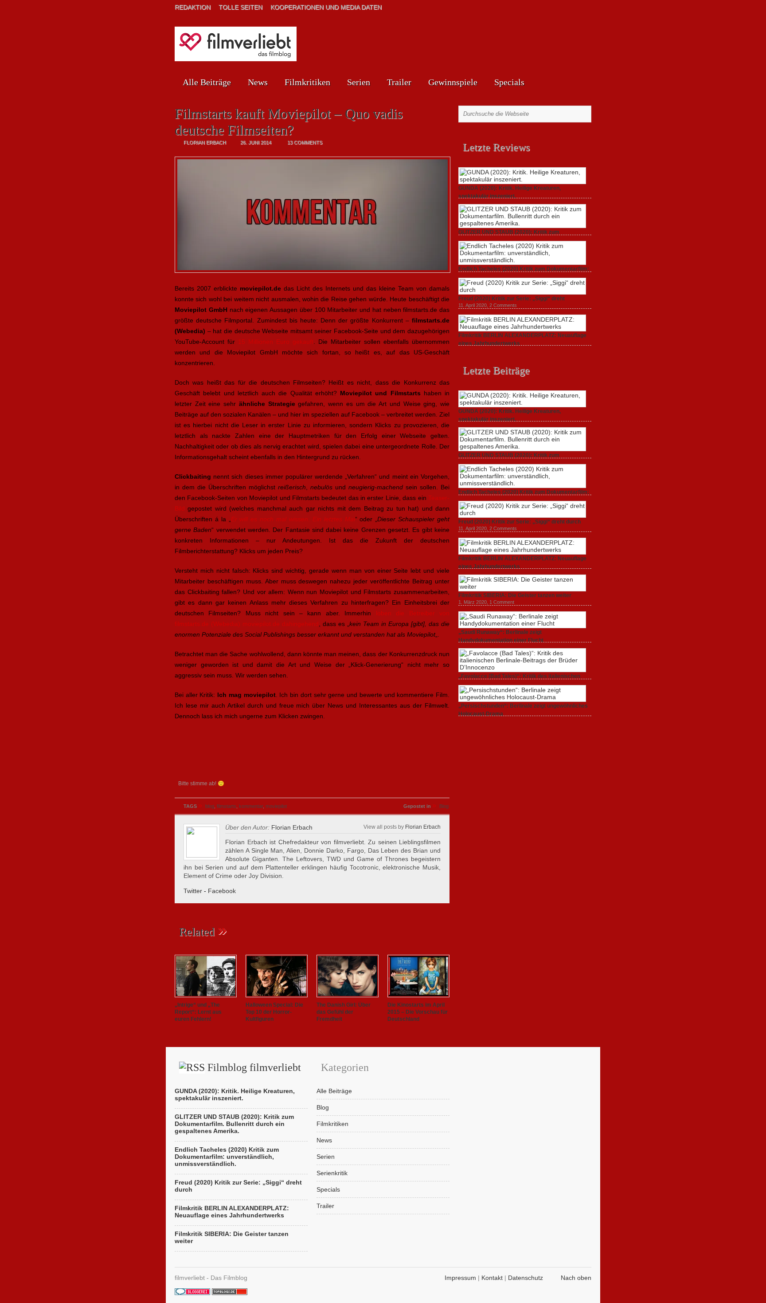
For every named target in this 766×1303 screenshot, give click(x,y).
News (258, 82)
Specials (509, 82)
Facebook (222, 890)
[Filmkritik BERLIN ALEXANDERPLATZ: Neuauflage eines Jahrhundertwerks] (522, 326)
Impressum (460, 1277)
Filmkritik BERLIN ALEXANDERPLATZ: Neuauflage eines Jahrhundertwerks (232, 1212)
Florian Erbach (423, 827)
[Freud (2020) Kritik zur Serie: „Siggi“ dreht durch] (522, 289)
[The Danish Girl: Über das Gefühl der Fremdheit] (348, 997)
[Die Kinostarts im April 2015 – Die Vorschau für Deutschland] (418, 997)
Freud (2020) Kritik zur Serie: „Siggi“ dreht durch (519, 522)
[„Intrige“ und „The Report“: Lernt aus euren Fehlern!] (206, 997)
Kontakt (492, 1277)
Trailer (399, 82)
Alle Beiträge (207, 82)
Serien (358, 82)
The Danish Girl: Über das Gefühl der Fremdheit (344, 1012)
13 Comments (304, 142)
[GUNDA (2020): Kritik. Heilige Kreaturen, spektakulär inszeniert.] (522, 179)
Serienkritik (332, 1173)
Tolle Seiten (240, 7)
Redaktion (193, 7)
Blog (444, 806)
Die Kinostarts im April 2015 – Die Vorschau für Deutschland (417, 1012)
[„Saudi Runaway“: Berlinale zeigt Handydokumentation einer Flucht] (522, 623)
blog (209, 806)
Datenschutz (525, 1277)
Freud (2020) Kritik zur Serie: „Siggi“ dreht (511, 298)
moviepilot (276, 806)
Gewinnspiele (452, 82)
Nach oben (576, 1277)
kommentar (251, 806)
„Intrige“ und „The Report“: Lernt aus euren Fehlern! (198, 1012)
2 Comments (503, 305)
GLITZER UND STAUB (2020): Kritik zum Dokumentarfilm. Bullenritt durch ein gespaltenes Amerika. (234, 1123)
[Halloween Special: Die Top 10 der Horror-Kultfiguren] (277, 997)
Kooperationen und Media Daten (326, 7)
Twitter (193, 890)
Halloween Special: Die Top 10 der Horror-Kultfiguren (274, 1012)
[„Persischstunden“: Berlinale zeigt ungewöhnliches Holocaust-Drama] (522, 697)
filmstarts (226, 806)
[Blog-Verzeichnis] (192, 1292)
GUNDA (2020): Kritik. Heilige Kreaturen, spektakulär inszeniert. (235, 1094)
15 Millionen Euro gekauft (275, 341)
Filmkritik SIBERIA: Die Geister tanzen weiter (514, 595)
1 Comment (501, 602)
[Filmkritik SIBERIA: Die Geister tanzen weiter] (522, 586)
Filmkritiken (307, 82)
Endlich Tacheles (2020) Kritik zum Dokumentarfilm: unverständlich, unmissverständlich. (227, 1156)
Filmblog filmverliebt (254, 1067)
